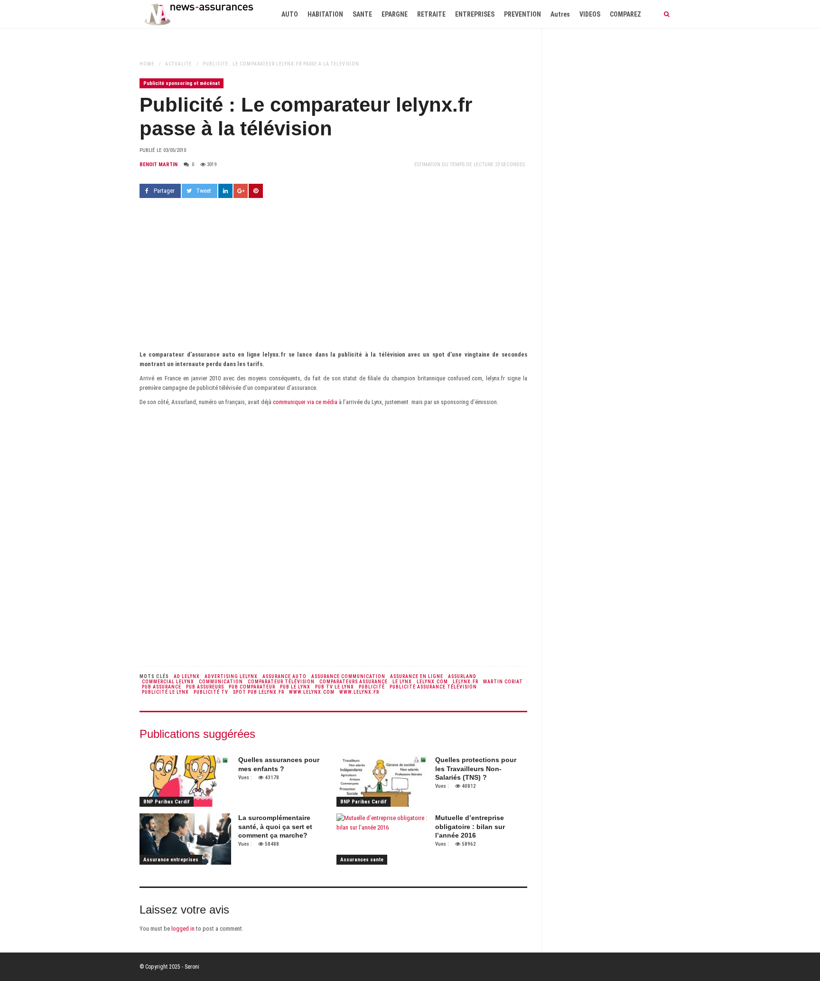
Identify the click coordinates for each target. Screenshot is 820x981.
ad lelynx (187, 676)
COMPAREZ (625, 14)
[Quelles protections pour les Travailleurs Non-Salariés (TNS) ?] (382, 781)
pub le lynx (295, 686)
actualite (178, 63)
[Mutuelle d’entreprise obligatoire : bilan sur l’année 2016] (382, 839)
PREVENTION (522, 14)
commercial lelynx (168, 681)
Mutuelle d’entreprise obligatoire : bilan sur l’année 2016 (470, 826)
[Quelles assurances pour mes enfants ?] (185, 781)
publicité (372, 686)
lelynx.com (432, 681)
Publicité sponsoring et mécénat (181, 83)
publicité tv (211, 692)
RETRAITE (431, 14)
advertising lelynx (231, 676)
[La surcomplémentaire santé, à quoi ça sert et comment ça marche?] (185, 839)
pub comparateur (252, 686)
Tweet (203, 190)
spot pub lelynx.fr (258, 692)
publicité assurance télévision (433, 686)
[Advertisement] (333, 278)
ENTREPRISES (474, 14)
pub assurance (161, 686)
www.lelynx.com (312, 692)
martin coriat (503, 681)
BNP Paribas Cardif (166, 802)
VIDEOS (589, 14)
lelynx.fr (465, 681)
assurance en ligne (416, 676)
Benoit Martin (158, 164)
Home (147, 63)
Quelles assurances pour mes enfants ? (278, 764)
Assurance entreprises (170, 860)
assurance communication (348, 676)
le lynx (402, 681)
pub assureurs (205, 686)
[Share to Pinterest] (256, 191)
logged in (183, 928)
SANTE (362, 14)
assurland (462, 676)
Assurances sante (361, 860)
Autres (560, 14)
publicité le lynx (165, 692)
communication (221, 681)
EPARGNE (395, 14)
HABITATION (325, 14)
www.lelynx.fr (359, 692)
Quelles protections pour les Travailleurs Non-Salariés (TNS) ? (475, 768)
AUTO (289, 14)
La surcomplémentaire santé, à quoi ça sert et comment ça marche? (275, 826)
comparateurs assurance (353, 681)
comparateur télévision (281, 681)
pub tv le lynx (334, 686)
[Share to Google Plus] (240, 191)
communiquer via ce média (306, 402)
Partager (164, 190)
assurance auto (284, 676)
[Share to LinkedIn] (225, 191)
